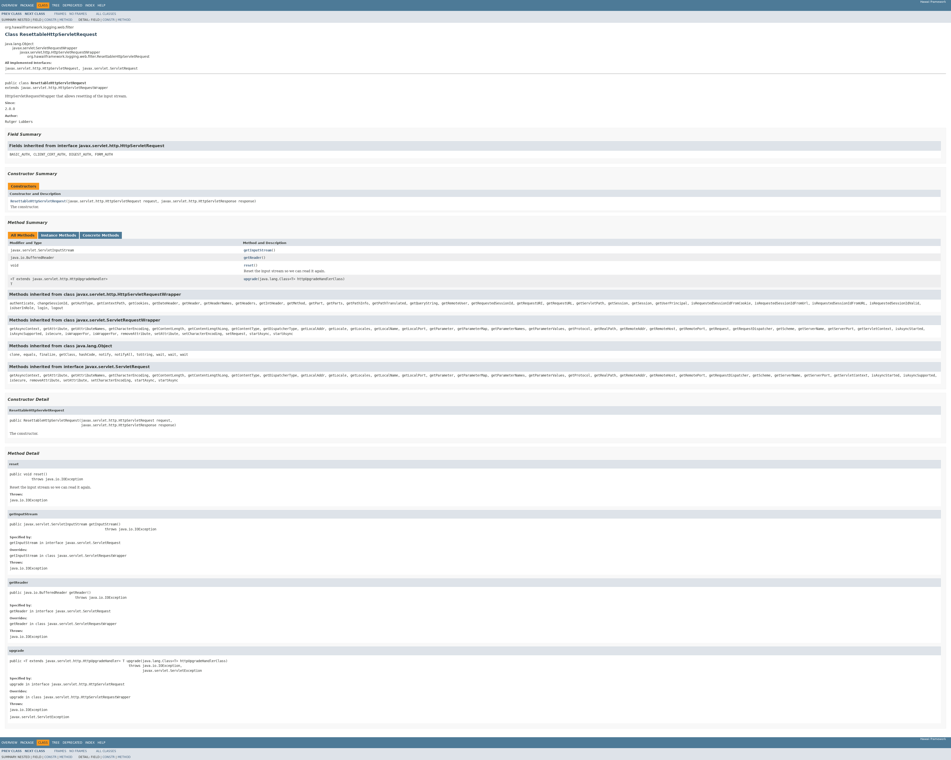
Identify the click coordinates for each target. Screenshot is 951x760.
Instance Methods (58, 235)
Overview (9, 5)
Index (90, 5)
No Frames (78, 14)
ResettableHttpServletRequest (38, 201)
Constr (50, 20)
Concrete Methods (101, 235)
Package (27, 5)
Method (65, 20)
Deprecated (72, 5)
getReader (253, 258)
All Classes (106, 14)
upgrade (251, 279)
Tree (56, 5)
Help (101, 5)
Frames (60, 14)
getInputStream (257, 250)
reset (249, 265)
